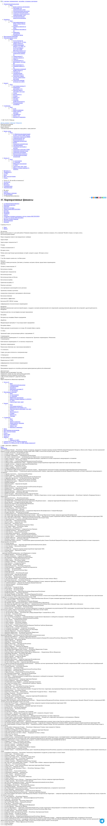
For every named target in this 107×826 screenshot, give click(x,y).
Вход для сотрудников (10, 176)
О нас (14, 108)
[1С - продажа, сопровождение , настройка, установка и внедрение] (19, 1)
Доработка (6, 213)
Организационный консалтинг (21, 11)
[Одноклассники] (93, 197)
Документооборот (18, 145)
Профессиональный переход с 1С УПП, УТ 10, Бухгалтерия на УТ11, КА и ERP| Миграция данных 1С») (19, 47)
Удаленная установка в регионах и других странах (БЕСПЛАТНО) (22, 216)
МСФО (15, 142)
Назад (5, 227)
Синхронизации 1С (18, 60)
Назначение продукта (9, 205)
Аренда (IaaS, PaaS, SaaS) (20, 166)
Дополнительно (8, 187)
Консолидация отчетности (20, 153)
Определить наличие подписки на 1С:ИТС (19, 81)
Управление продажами (19, 152)
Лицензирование (8, 220)
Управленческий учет (19, 138)
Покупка (6, 183)
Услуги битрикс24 (18, 40)
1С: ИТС (15, 165)
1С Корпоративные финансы (11, 203)
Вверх (2, 447)
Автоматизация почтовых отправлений (20, 156)
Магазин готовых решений (11, 219)
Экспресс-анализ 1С (18, 57)
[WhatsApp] (102, 197)
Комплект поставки (9, 208)
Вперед (6, 228)
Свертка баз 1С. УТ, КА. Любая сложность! (19, 42)
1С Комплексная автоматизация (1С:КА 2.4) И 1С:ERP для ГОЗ (21, 134)
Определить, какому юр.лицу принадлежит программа (19, 77)
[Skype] (104, 197)
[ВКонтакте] (92, 197)
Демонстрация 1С (18, 56)
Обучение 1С (16, 72)
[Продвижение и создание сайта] (4, 448)
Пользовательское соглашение (18, 103)
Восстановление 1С (18, 64)
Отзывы (15, 96)
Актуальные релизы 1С (19, 86)
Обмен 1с (15, 59)
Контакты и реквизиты (19, 117)
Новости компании (18, 110)
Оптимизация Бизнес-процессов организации (19, 17)
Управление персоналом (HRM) (21, 136)
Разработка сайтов (18, 35)
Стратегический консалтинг (20, 12)
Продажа (6, 210)
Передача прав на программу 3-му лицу (19, 91)
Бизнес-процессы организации (21, 6)
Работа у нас (16, 115)
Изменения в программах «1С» (18, 88)
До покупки (7, 182)
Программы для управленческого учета (19, 9)
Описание (6, 206)
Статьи (15, 93)
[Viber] (100, 197)
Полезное (6, 222)
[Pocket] (98, 197)
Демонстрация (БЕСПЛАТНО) (12, 209)
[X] (97, 197)
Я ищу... (6, 178)
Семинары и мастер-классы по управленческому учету (21, 14)
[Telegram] (105, 197)
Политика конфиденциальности (19, 100)
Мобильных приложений (16, 33)
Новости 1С (16, 97)
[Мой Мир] (95, 197)
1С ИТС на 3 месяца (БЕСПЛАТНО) (13, 217)
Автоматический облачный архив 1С (18, 74)
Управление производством (20, 151)
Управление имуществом (20, 141)
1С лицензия (16, 162)
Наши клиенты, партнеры (17, 112)
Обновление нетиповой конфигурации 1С (19, 69)
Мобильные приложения (19, 163)
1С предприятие (17, 161)
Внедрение (7, 184)
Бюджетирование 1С (18, 139)
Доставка (15, 98)
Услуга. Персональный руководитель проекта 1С (19, 53)
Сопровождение (8, 186)
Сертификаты (17, 114)
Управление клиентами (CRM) (21, 149)
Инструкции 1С (17, 94)
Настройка (6, 212)
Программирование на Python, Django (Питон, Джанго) (19, 24)
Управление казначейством (20, 144)
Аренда (6, 215)
